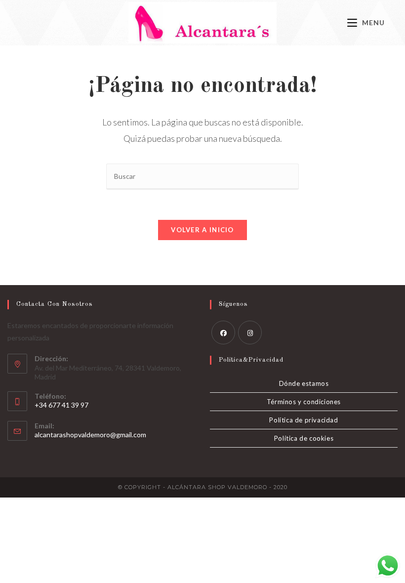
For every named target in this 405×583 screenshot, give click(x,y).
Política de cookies (303, 438)
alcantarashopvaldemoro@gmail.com (90, 434)
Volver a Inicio (202, 230)
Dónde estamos (304, 383)
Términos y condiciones (304, 402)
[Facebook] (223, 332)
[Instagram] (250, 332)
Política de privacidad (303, 420)
